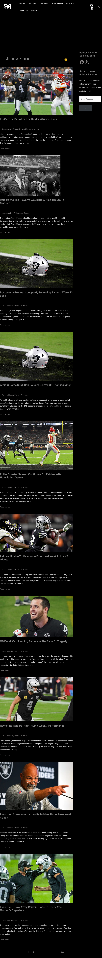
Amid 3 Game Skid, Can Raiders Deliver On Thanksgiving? (35, 384)
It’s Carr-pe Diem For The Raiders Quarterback (28, 119)
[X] (87, 62)
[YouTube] (91, 5)
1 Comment (6, 129)
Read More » (5, 148)
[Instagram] (92, 8)
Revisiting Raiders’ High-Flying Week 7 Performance (32, 725)
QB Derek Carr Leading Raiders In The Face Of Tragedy (33, 641)
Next (64, 952)
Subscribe (86, 108)
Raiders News (18, 129)
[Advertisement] (51, 29)
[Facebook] (81, 62)
